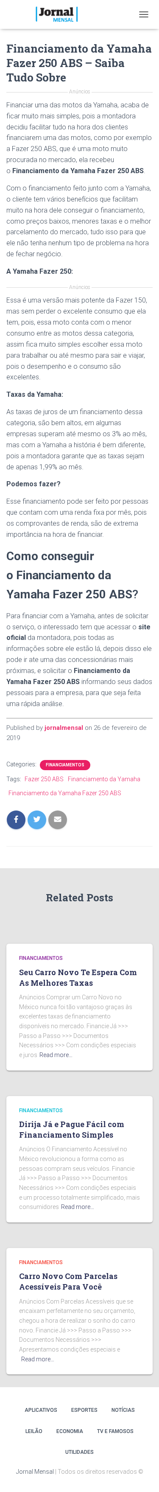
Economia (69, 1431)
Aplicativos (41, 1410)
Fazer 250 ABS (44, 779)
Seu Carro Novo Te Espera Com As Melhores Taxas (78, 977)
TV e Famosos (115, 1431)
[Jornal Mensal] (59, 14)
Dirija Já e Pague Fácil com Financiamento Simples (71, 1129)
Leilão (33, 1431)
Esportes (84, 1410)
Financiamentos (65, 765)
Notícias (123, 1410)
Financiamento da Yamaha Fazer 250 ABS (64, 793)
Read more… (56, 1055)
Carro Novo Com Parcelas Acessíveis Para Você (68, 1281)
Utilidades (79, 1452)
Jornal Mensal (35, 1471)
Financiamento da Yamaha (104, 779)
